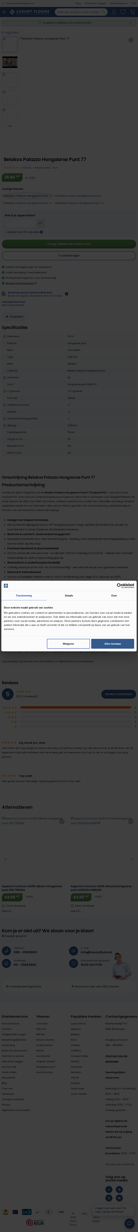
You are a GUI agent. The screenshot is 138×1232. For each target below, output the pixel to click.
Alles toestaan (112, 643)
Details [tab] (69, 595)
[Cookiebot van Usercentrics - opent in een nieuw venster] (119, 585)
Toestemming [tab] (24, 595)
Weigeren (68, 643)
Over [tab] (114, 595)
